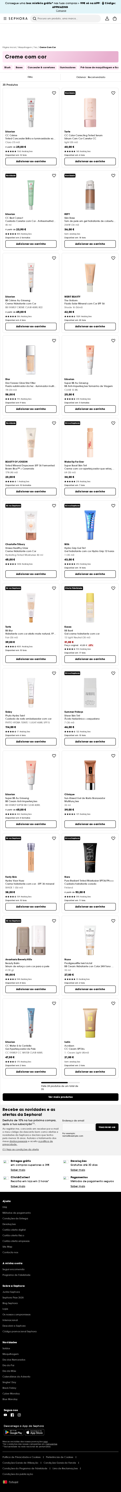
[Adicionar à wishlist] (54, 93)
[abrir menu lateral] (5, 18)
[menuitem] (107, 18)
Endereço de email (73, 1120)
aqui (45, 1441)
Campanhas (51, 1444)
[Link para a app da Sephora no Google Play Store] (13, 1432)
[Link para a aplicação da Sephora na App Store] (34, 1432)
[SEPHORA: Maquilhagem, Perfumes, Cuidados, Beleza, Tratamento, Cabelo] (18, 18)
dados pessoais (18, 1141)
